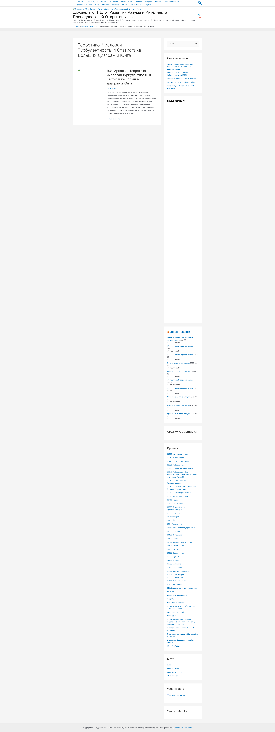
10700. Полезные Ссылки (177, 581)
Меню (124, 5)
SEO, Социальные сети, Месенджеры (182, 588)
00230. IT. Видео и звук (176, 465)
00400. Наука (172, 500)
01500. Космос (172, 539)
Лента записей (173, 668)
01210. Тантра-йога (174, 524)
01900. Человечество (175, 553)
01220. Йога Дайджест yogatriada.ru (181, 528)
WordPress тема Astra (183, 728)
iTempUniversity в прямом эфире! (180, 346)
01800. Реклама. (173, 549)
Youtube (138, 2)
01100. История (173, 517)
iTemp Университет (171, 2)
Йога (97, 5)
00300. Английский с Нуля (177, 496)
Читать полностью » (115, 119)
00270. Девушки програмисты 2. (180, 493)
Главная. (80, 2)
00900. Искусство (174, 513)
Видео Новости (179, 331)
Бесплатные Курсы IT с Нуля (121, 2)
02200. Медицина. (174, 564)
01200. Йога (171, 520)
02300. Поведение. (174, 567)
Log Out (148, 5)
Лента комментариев (175, 672)
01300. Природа (173, 531)
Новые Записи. (136, 5)
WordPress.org (173, 676)
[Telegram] (199, 15)
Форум (158, 2)
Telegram (148, 2)
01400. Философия (174, 535)
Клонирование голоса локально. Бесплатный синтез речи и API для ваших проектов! (180, 66)
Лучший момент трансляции (178, 363)
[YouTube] (200, 18)
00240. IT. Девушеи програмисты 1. (181, 468)
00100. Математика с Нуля (177, 454)
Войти (169, 665)
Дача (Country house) (175, 612)
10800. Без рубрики (174, 584)
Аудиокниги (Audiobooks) (177, 595)
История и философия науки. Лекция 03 (183, 79)
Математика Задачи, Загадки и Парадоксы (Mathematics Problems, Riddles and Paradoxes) (181, 621)
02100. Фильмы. (173, 560)
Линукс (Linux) (172, 616)
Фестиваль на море (84, 5)
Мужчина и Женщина (110, 5)
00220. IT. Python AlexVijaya (178, 461)
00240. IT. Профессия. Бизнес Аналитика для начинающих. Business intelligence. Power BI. (182, 474)
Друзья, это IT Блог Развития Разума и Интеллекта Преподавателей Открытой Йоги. (120, 14)
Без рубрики (172, 599)
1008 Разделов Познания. (97, 2)
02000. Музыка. (173, 557)
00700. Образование (175, 504)
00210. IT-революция (175, 458)
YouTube (170, 592)
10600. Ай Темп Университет (178, 571)
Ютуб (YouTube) (173, 646)
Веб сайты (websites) (175, 602)
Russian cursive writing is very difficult (181, 82)
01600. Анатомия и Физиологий (179, 542)
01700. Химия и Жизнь (176, 546)
